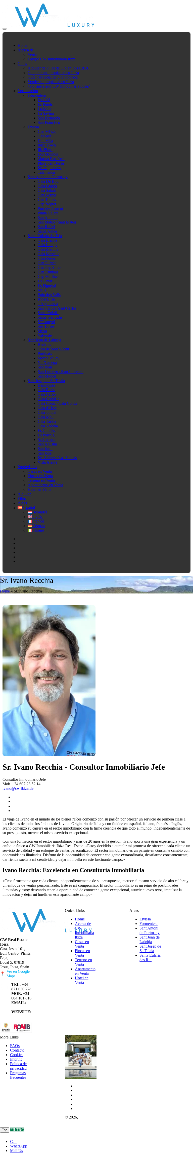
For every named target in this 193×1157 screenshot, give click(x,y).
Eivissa (33, 127)
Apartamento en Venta (45, 485)
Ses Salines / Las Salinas (57, 458)
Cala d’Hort (47, 408)
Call (13, 1141)
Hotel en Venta (39, 489)
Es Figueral (47, 285)
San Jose (45, 453)
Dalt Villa (45, 140)
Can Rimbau (48, 272)
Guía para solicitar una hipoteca (53, 77)
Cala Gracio (47, 186)
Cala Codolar (48, 399)
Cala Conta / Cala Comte (57, 403)
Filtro (22, 498)
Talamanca (46, 172)
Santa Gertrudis (50, 317)
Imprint (16, 1059)
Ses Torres (46, 326)
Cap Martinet (48, 276)
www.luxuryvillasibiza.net (32, 1016)
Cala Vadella (48, 426)
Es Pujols (45, 104)
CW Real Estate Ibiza (79, 1119)
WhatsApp (18, 1146)
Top (4, 1130)
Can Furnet (47, 263)
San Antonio (48, 217)
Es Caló (44, 100)
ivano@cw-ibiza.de (18, 788)
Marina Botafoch (51, 159)
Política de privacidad (18, 1066)
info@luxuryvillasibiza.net (32, 1007)
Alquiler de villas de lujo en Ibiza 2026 (58, 68)
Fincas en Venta (40, 476)
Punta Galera (48, 213)
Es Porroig (46, 435)
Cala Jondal (47, 412)
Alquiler (24, 494)
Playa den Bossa (51, 163)
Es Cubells (46, 430)
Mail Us (16, 1150)
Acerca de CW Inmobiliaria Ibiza (84, 930)
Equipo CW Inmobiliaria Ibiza (52, 59)
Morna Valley (48, 358)
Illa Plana (45, 149)
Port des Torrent (50, 208)
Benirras (44, 344)
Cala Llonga (47, 245)
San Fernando (49, 118)
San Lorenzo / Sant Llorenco (60, 371)
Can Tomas (47, 199)
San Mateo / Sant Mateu (57, 222)
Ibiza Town (47, 145)
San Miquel (47, 376)
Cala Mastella (48, 254)
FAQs (15, 1045)
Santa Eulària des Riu (45, 236)
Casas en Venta (40, 471)
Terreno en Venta (41, 480)
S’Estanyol (46, 322)
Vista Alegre (47, 462)
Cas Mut (44, 136)
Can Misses (47, 131)
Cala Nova (46, 258)
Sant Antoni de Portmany (48, 177)
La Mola (44, 109)
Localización (28, 91)
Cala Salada (47, 190)
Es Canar (45, 281)
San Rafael (46, 227)
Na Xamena (47, 362)
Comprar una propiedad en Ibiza (53, 72)
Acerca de (26, 50)
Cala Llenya (47, 240)
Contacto (17, 1050)
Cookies (16, 1055)
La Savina (46, 113)
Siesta (42, 331)
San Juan (45, 367)
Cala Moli (46, 417)
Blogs (22, 503)
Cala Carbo (47, 394)
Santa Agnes (48, 231)
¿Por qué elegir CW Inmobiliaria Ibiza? (59, 86)
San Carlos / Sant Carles (57, 308)
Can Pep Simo (49, 267)
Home (22, 45)
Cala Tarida (47, 421)
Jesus (42, 290)
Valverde (45, 335)
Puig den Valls (49, 294)
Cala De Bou (48, 181)
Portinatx (45, 353)
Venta (32, 54)
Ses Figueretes (49, 168)
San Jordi (45, 448)
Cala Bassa (46, 390)
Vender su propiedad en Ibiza (51, 82)
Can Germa (47, 195)
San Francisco (49, 122)
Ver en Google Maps (15, 973)
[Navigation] (5, 29)
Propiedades (27, 467)
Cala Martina (48, 249)
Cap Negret (47, 204)
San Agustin (47, 444)
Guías (22, 63)
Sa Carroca (46, 439)
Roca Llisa (46, 299)
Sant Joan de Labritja (44, 340)
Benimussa (46, 385)
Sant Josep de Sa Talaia (46, 381)
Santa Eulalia (48, 313)
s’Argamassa (48, 304)
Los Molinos (48, 154)
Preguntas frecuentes (18, 1075)
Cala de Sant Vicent (53, 349)
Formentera (37, 95)
